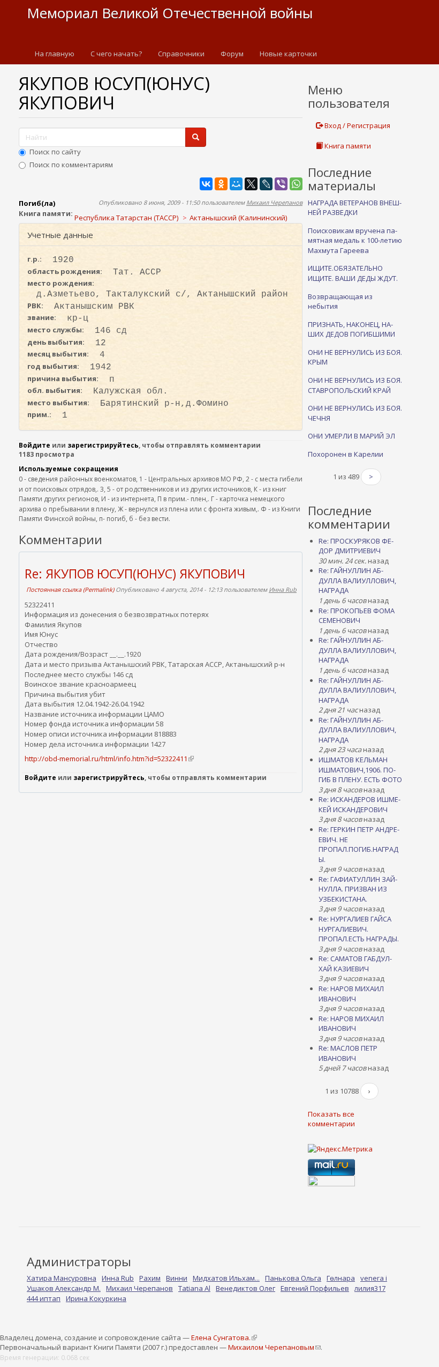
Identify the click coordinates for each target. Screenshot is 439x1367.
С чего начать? (116, 53)
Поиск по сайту (55, 152)
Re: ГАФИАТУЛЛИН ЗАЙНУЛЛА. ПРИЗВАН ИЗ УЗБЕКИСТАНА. (358, 889)
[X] (251, 183)
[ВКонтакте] (206, 183)
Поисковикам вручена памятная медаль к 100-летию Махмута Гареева (355, 240)
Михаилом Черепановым (274, 1347)
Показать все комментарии (331, 1119)
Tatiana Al (194, 1288)
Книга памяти (347, 146)
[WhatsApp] (296, 183)
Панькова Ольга (293, 1278)
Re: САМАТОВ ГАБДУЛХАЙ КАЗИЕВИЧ (355, 964)
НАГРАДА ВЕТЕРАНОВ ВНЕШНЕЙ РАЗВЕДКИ (355, 208)
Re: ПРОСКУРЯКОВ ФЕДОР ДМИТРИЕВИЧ (356, 546)
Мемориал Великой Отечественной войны (170, 13)
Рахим (150, 1278)
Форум (232, 53)
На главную (54, 53)
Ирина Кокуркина (96, 1298)
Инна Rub (283, 589)
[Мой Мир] (236, 183)
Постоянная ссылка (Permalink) (70, 589)
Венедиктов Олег (245, 1288)
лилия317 (369, 1288)
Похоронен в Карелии (345, 454)
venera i (373, 1278)
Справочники (181, 53)
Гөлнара (341, 1278)
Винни (176, 1278)
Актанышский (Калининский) (238, 217)
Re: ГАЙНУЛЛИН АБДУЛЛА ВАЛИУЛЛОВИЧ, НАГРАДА (357, 580)
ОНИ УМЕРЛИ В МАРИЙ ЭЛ (351, 436)
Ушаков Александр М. (64, 1288)
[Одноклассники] (221, 183)
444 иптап (43, 1298)
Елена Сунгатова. (223, 1337)
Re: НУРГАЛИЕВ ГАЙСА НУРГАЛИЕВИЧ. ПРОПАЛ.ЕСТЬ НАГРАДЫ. (359, 928)
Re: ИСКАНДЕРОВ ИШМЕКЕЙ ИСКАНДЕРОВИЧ (359, 804)
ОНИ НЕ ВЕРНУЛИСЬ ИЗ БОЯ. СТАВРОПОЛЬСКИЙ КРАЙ (355, 385)
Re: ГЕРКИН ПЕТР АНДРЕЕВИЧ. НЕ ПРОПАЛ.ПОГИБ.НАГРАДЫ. (359, 844)
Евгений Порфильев (315, 1288)
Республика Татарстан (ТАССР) (126, 217)
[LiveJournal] (266, 183)
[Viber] (281, 183)
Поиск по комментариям (71, 164)
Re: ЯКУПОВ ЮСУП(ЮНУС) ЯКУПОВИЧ (135, 573)
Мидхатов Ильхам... (226, 1278)
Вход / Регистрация (356, 125)
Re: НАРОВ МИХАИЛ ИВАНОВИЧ (351, 994)
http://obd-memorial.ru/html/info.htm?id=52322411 (109, 758)
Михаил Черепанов (274, 202)
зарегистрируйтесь (103, 445)
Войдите (34, 445)
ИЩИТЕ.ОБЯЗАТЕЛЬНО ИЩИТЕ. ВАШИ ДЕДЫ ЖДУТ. (353, 273)
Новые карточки (288, 53)
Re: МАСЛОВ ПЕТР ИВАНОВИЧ (348, 1053)
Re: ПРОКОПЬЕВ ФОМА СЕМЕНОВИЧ (357, 616)
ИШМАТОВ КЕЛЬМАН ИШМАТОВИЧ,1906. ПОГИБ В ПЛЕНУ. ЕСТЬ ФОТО (360, 769)
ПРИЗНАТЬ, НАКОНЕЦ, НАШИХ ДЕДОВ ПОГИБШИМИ (351, 329)
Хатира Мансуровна (61, 1278)
